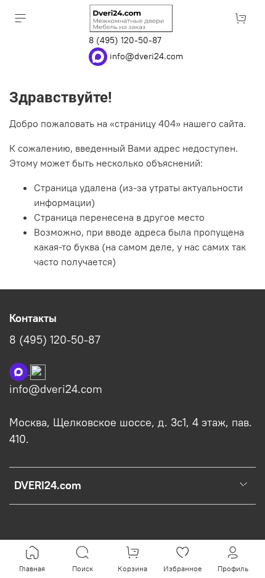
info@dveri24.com (146, 55)
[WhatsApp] (99, 55)
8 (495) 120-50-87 (125, 40)
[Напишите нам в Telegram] (38, 371)
